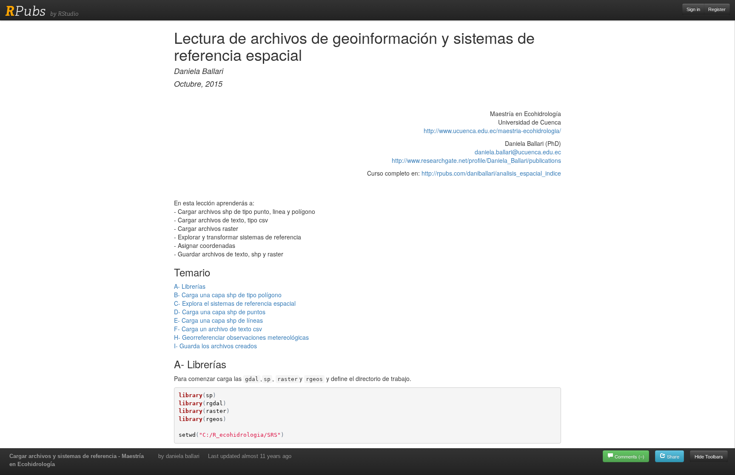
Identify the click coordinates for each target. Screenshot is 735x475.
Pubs (25, 11)
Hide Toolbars (709, 456)
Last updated (249, 456)
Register (717, 9)
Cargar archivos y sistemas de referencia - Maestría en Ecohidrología (76, 460)
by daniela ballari (178, 456)
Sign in (693, 9)
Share (672, 456)
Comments (629, 456)
